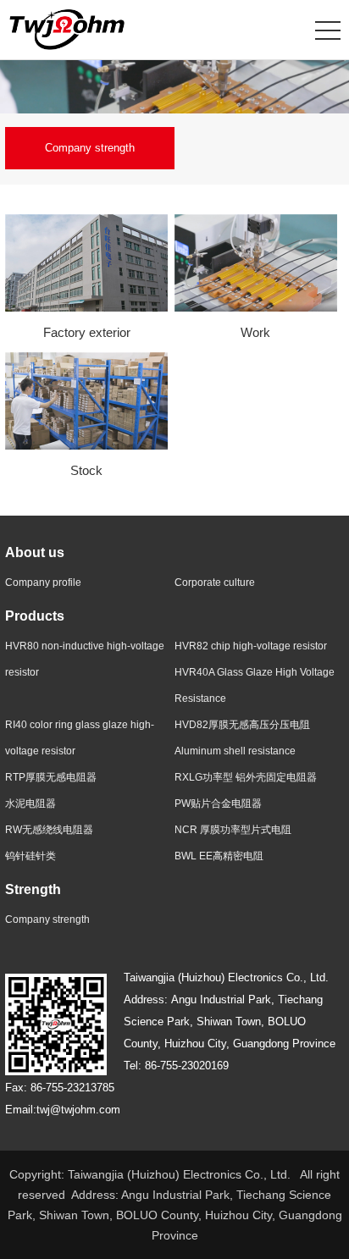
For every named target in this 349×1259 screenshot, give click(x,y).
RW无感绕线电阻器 (49, 830)
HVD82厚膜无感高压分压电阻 (242, 725)
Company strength (90, 147)
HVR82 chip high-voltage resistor (250, 646)
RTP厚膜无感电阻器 (51, 777)
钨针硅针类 (30, 856)
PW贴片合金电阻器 (218, 803)
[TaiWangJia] (66, 29)
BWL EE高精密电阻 (218, 856)
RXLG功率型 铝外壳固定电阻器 (245, 777)
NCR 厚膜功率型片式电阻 (232, 830)
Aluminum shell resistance (235, 751)
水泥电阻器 (30, 803)
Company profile (43, 582)
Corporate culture (214, 582)
